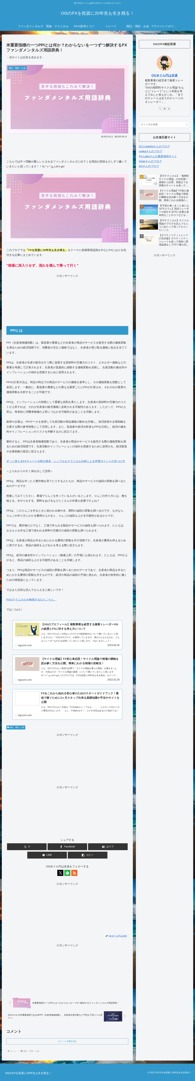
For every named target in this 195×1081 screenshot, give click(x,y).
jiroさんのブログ (149, 166)
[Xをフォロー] (60, 873)
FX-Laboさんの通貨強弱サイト (158, 156)
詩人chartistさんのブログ (154, 146)
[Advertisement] (67, 147)
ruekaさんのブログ (150, 151)
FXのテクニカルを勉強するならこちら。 (31, 599)
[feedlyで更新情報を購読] (67, 873)
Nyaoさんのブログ (150, 161)
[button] (87, 855)
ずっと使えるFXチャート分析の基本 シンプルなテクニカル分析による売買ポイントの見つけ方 (65, 461)
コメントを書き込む (67, 1041)
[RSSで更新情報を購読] (74, 873)
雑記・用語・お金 (17, 727)
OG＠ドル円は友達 (164, 75)
